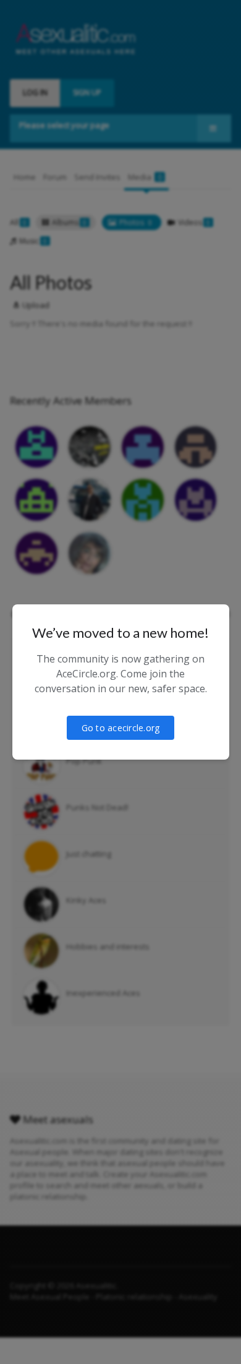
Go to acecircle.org (121, 728)
